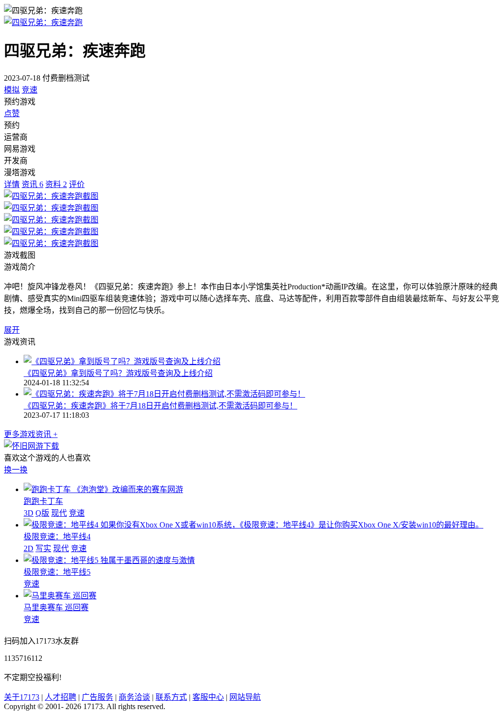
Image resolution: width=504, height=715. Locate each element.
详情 (12, 184)
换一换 (16, 470)
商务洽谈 (134, 697)
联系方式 (171, 697)
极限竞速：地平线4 (57, 536)
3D (28, 513)
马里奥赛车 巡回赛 (56, 607)
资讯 (32, 184)
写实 (43, 548)
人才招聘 (60, 697)
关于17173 (21, 697)
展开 (12, 330)
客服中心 (208, 697)
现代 (59, 513)
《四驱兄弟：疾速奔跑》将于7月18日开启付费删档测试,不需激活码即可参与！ (160, 406)
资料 (56, 184)
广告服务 (97, 697)
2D (28, 548)
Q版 (42, 513)
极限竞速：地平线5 (57, 572)
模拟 (12, 90)
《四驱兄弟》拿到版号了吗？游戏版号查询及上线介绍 (118, 373)
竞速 (29, 90)
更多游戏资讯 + (31, 434)
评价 (77, 184)
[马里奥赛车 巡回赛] (60, 595)
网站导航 (245, 697)
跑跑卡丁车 (43, 501)
